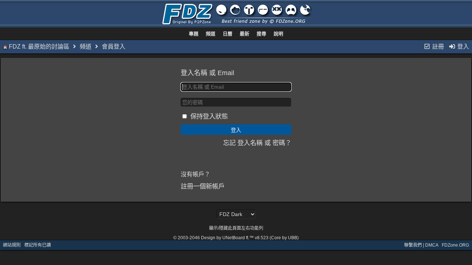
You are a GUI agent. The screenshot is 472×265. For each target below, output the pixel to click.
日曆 (227, 33)
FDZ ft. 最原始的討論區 (39, 46)
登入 (462, 46)
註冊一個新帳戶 (203, 186)
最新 (244, 33)
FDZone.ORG (455, 245)
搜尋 (261, 33)
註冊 (437, 46)
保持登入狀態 (209, 116)
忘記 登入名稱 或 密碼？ (257, 142)
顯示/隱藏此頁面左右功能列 (236, 228)
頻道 (210, 33)
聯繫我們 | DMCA (421, 245)
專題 (193, 33)
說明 (278, 33)
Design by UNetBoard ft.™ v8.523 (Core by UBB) (250, 237)
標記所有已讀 (37, 245)
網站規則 (12, 245)
